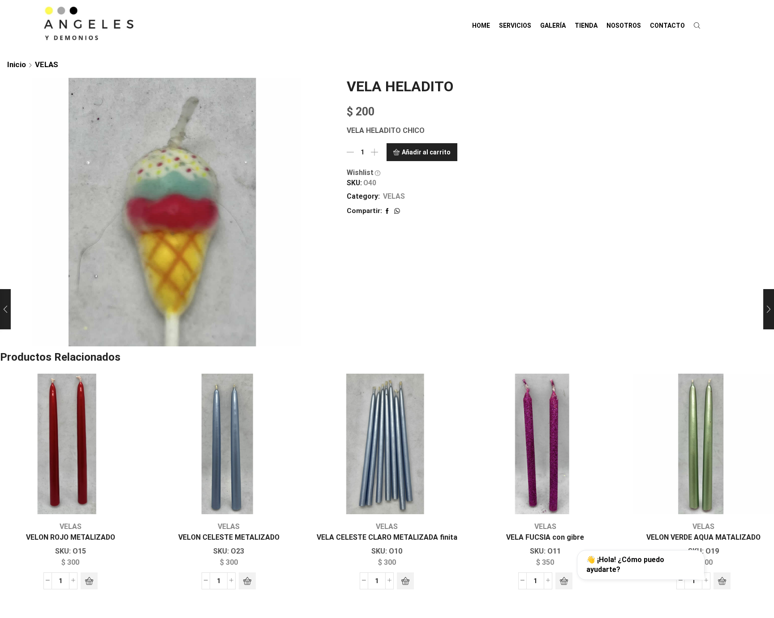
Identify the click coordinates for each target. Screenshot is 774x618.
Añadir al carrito (426, 152)
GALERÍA (553, 25)
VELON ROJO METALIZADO (70, 537)
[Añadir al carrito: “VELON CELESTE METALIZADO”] (247, 580)
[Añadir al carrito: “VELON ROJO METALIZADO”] (89, 580)
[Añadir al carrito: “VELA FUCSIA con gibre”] (563, 580)
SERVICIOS (515, 25)
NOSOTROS (623, 25)
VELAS (46, 64)
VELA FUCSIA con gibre (545, 537)
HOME (481, 25)
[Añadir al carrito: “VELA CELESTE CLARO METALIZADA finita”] (405, 580)
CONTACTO (667, 25)
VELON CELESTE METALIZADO (229, 537)
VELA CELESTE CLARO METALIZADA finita (387, 537)
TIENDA (586, 25)
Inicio (16, 64)
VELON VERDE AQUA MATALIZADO (703, 537)
